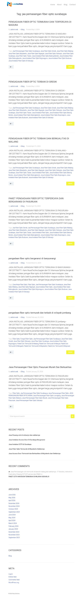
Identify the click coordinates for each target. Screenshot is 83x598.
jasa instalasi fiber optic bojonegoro (35, 58)
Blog (65, 5)
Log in (11, 574)
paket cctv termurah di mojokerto (35, 346)
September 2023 (14, 537)
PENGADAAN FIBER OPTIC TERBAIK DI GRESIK (33, 81)
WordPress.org (14, 582)
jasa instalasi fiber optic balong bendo (45, 56)
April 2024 (12, 520)
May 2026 (12, 498)
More (70, 67)
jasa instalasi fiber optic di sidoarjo (21, 61)
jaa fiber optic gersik (20, 228)
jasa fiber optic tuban (23, 56)
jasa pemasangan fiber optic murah (34, 398)
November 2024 (14, 506)
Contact (72, 5)
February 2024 (13, 526)
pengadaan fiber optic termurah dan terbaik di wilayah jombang (40, 312)
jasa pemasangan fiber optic (58, 393)
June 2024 (12, 515)
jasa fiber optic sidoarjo (53, 53)
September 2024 (14, 512)
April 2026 (12, 500)
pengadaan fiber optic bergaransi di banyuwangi (32, 258)
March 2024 (13, 523)
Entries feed (12, 577)
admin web (14, 29)
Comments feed (14, 580)
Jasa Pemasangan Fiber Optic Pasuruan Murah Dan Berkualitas (40, 367)
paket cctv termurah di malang (28, 344)
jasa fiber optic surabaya (40, 341)
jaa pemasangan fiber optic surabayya (26, 51)
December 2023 (14, 532)
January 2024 (13, 529)
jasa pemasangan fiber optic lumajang (47, 395)
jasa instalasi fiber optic (40, 113)
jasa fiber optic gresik (48, 51)
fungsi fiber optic (27, 339)
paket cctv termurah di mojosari (59, 346)
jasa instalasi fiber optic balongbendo (27, 115)
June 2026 (12, 495)
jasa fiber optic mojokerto (18, 53)
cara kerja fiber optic (20, 284)
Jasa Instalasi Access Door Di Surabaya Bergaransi (27, 440)
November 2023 (14, 535)
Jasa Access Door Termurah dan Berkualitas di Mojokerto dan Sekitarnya (34, 453)
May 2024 (12, 518)
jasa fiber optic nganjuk (35, 53)
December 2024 (14, 503)
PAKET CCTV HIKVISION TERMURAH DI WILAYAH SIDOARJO (29, 476)
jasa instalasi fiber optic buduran (60, 58)
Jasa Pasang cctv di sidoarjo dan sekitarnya (24, 435)
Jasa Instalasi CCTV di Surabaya (20, 444)
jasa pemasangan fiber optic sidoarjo (29, 400)
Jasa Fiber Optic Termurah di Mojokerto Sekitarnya (27, 449)
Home (52, 5)
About (59, 5)
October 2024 (13, 509)
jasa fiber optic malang (65, 51)
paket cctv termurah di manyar (49, 344)
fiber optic (31, 284)
